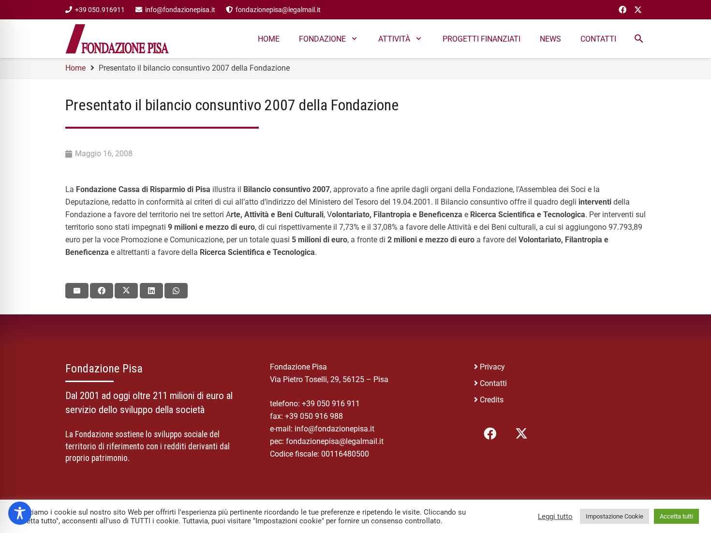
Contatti (493, 383)
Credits (492, 399)
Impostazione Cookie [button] (614, 516)
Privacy (492, 366)
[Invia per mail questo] (77, 290)
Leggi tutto (555, 516)
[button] (354, 38)
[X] (638, 9)
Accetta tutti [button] (676, 516)
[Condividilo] (101, 290)
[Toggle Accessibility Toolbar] (19, 513)
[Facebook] (622, 9)
